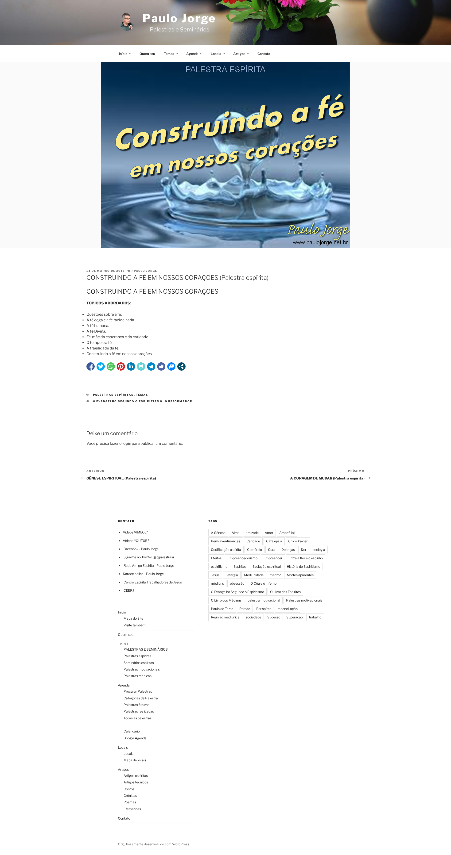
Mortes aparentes (300, 575)
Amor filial (287, 533)
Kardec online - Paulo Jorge (143, 574)
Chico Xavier (297, 541)
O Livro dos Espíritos (285, 592)
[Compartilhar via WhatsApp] (111, 366)
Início (123, 54)
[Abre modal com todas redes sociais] (181, 366)
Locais (216, 54)
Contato (263, 54)
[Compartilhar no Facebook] (90, 366)
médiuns (217, 583)
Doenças (288, 550)
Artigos (239, 54)
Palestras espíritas (113, 394)
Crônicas (130, 795)
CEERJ (129, 590)
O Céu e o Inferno (263, 583)
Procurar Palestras (138, 691)
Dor (303, 550)
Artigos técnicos (136, 782)
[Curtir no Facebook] (161, 366)
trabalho (315, 617)
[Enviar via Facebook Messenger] (171, 366)
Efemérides (132, 809)
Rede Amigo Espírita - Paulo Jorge (149, 565)
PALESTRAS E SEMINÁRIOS (146, 649)
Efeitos (216, 558)
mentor (275, 575)
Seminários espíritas (139, 663)
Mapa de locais (135, 760)
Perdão (244, 609)
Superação (294, 617)
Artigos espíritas (136, 776)
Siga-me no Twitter (138, 557)
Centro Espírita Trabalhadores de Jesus (153, 582)
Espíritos (239, 566)
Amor (269, 533)
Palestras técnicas (138, 676)
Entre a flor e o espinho (305, 558)
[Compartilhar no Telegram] (151, 366)
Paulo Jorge (179, 18)
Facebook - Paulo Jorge (141, 549)
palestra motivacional (264, 600)
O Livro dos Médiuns (226, 600)
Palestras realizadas (139, 711)
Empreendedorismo (242, 558)
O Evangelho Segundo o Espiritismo (128, 401)
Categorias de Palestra (141, 698)
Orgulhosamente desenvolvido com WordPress (153, 844)
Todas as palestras (138, 718)
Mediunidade (254, 575)
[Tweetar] (101, 366)
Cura (271, 550)
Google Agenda (135, 738)
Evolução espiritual (267, 566)
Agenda (192, 54)
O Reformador (179, 401)
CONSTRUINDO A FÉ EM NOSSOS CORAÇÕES (152, 291)
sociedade (253, 617)
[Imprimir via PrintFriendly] (141, 366)
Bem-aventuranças (225, 541)
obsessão (237, 583)
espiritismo (219, 566)
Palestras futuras (136, 705)
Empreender (273, 558)
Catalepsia (274, 541)
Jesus (215, 575)
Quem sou (147, 54)
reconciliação (287, 609)
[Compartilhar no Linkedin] (131, 366)
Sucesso (273, 617)
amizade (252, 533)
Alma (236, 533)
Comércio (254, 550)
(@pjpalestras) (163, 557)
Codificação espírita (226, 550)
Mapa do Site (133, 618)
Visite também (135, 625)
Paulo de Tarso (222, 609)
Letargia (232, 575)
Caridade (253, 541)
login (126, 443)
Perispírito (263, 609)
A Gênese (218, 533)
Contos (129, 789)
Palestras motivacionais (142, 669)
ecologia (318, 550)
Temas (169, 54)
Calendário (132, 731)
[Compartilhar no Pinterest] (121, 366)
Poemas (130, 802)
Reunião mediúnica (225, 617)
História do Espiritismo (303, 566)
